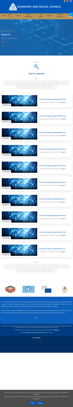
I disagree (40, 403)
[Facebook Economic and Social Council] (36, 318)
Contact (49, 15)
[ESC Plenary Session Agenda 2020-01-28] (19, 233)
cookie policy (36, 398)
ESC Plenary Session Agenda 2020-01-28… (52, 232)
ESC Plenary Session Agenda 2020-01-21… (52, 248)
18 (64, 82)
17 (61, 82)
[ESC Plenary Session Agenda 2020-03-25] (19, 100)
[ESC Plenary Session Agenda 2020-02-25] (19, 167)
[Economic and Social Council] (13, 6)
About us (10, 15)
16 (57, 82)
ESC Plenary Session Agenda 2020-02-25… (52, 165)
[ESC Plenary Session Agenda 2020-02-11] (19, 200)
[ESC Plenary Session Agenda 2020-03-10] (19, 134)
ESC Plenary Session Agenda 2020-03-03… (52, 149)
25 (35, 86)
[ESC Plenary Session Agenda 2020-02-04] (19, 217)
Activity (17, 15)
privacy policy (44, 396)
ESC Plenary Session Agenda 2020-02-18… (52, 182)
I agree (32, 403)
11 (41, 82)
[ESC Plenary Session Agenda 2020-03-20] (19, 117)
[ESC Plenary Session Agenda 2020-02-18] (19, 183)
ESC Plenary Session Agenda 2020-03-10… (52, 132)
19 (67, 82)
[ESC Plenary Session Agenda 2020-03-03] (19, 150)
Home (3, 15)
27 (41, 86)
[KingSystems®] (36, 337)
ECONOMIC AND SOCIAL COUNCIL (39, 6)
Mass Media (40, 15)
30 (51, 86)
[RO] (65, 1)
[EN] (68, 1)
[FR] (71, 1)
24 (31, 86)
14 (51, 82)
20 (18, 86)
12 (44, 82)
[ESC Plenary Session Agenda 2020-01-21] (19, 250)
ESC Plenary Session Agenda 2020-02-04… (53, 215)
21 (21, 86)
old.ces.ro (56, 330)
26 (38, 86)
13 (48, 82)
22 (25, 86)
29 (48, 86)
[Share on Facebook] (2, 42)
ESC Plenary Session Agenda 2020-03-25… (52, 99)
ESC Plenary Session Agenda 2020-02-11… (52, 199)
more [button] (63, 102)
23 (28, 86)
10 (38, 82)
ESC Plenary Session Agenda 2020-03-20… (52, 116)
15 (54, 82)
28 (44, 86)
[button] (71, 14)
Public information (28, 15)
